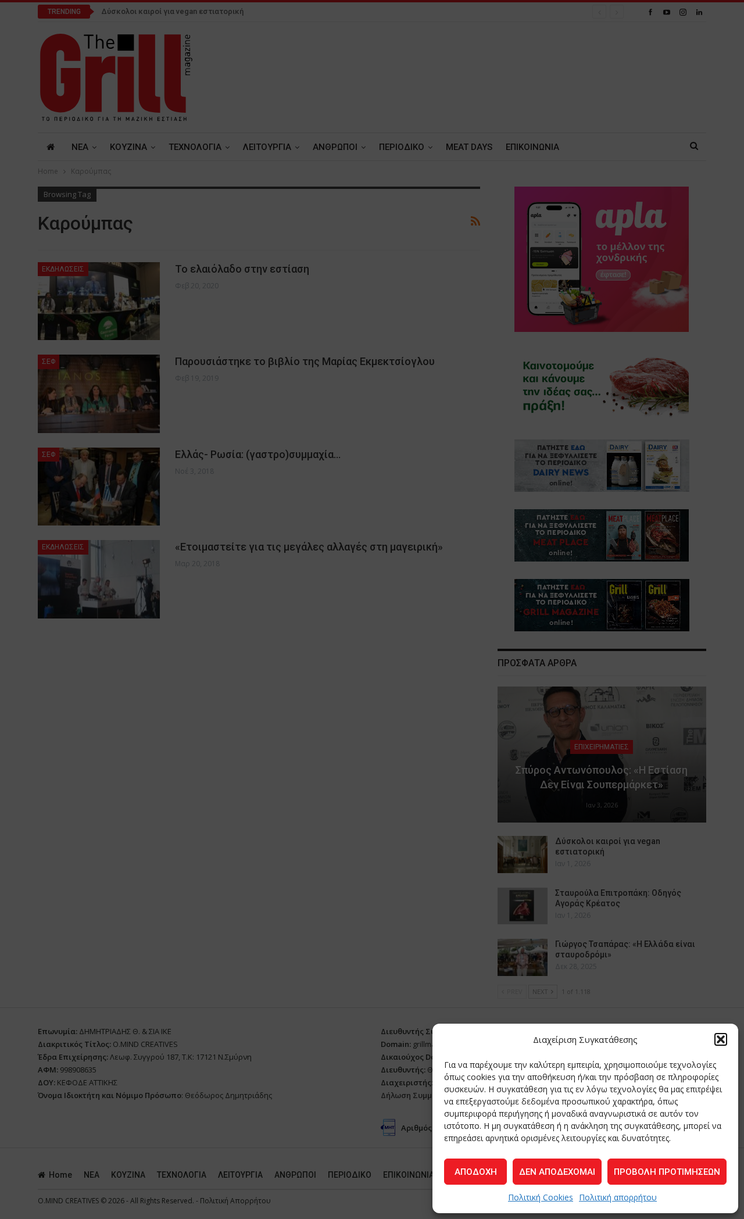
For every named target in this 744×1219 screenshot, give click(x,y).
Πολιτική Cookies (540, 1197)
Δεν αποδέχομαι (557, 1172)
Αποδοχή (476, 1172)
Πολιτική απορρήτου (618, 1197)
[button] (721, 1039)
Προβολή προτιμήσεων (667, 1172)
